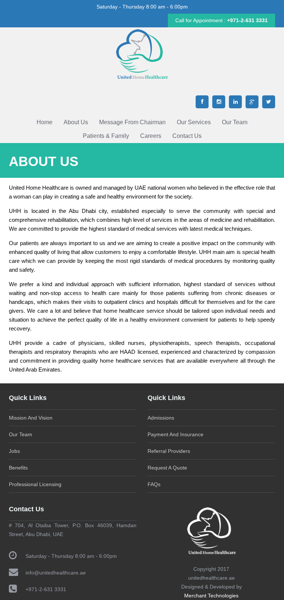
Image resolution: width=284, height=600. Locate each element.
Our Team (234, 122)
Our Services (194, 122)
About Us (76, 122)
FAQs (154, 484)
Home (45, 122)
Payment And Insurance (175, 434)
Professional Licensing (35, 484)
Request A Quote (167, 468)
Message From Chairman (132, 122)
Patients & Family (106, 136)
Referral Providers (169, 451)
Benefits (18, 468)
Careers (150, 136)
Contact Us (187, 136)
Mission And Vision (31, 418)
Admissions (161, 418)
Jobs (14, 451)
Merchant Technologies (211, 596)
